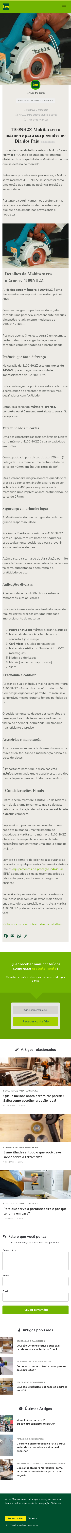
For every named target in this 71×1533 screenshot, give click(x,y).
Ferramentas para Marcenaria (35, 100)
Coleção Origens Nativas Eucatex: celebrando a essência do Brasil (38, 1347)
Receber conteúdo (35, 1021)
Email (5, 1291)
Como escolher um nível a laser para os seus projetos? (41, 1368)
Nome (5, 1275)
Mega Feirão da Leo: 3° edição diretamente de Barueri (36, 1422)
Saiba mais (57, 1503)
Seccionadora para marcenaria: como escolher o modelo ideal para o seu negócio (40, 1471)
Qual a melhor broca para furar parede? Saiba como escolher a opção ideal (33, 1098)
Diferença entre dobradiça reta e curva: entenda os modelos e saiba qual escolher (41, 1447)
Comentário (9, 1250)
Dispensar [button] (32, 1518)
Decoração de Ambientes (31, 1341)
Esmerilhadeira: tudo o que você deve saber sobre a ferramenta (32, 1154)
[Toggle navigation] (64, 6)
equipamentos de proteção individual (37, 869)
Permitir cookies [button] (15, 1518)
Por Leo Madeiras (35, 92)
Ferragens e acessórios (30, 1439)
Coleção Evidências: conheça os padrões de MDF (42, 1388)
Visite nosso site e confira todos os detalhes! (32, 924)
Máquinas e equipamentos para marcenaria (41, 1463)
